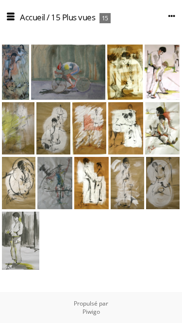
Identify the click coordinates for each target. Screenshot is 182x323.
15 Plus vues (73, 17)
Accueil (32, 17)
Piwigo (91, 312)
